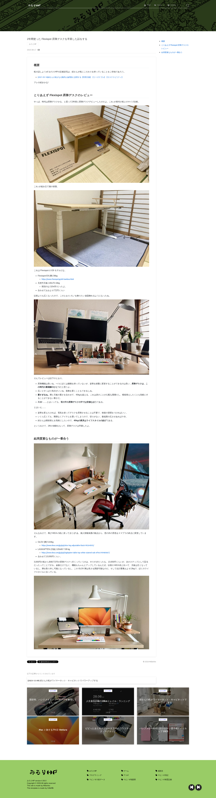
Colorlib (50, 788)
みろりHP (32, 44)
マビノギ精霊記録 (165, 780)
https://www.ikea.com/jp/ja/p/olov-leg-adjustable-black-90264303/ (68, 545)
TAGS (159, 5)
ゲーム (126, 771)
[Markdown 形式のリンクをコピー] (39, 50)
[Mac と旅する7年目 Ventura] (191, 787)
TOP (149, 5)
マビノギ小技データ (97, 780)
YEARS (173, 5)
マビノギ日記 (163, 775)
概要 (163, 41)
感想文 (160, 771)
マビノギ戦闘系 (129, 780)
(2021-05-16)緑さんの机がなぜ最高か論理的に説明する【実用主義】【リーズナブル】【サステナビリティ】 (80, 77)
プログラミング (95, 775)
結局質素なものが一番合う (171, 52)
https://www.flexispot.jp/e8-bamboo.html (58, 279)
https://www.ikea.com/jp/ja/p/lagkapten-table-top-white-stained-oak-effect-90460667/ (76, 553)
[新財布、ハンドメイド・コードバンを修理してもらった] (198, 787)
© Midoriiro (149, 662)
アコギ (126, 775)
